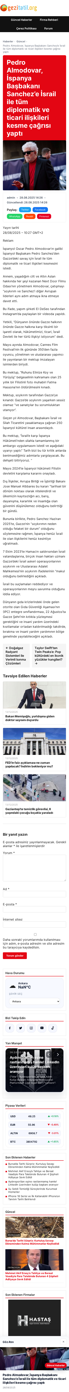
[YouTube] (42, 1028)
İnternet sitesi (12, 919)
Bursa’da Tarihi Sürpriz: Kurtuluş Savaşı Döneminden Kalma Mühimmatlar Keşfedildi (33, 1165)
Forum (48, 28)
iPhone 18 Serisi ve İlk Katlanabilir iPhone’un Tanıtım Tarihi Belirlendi (34, 1198)
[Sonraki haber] (57, 1054)
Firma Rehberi (49, 19)
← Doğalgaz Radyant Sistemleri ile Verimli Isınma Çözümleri (16, 655)
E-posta (10, 904)
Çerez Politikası (26, 28)
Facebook (40, 209)
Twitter (25, 209)
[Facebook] (9, 1028)
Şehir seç (16, 993)
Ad (6, 889)
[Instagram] (31, 1028)
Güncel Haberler (21, 19)
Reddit (29, 216)
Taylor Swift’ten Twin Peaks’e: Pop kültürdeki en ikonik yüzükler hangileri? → (49, 655)
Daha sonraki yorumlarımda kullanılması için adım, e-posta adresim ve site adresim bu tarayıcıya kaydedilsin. (33, 943)
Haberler (8, 41)
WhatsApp (14, 216)
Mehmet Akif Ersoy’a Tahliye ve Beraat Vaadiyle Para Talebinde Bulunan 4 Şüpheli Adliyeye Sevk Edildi (33, 1174)
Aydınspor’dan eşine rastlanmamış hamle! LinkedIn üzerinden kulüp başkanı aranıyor (33, 1183)
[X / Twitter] (20, 1028)
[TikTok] (52, 1028)
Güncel (20, 41)
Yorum (9, 853)
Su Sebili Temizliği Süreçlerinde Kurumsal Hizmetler (32, 1190)
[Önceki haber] (49, 1054)
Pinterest (44, 216)
